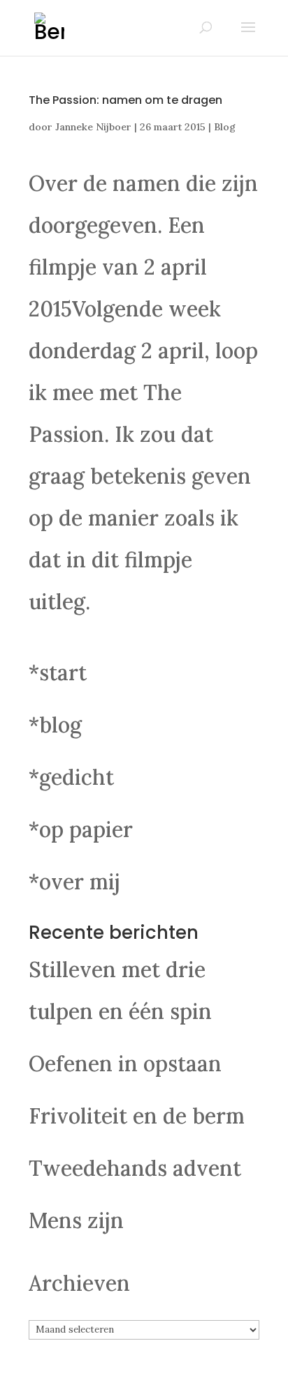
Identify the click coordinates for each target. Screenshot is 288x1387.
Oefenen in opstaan (125, 1063)
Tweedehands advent (135, 1168)
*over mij (74, 881)
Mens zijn (76, 1220)
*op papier (81, 829)
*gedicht (71, 777)
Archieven (79, 1283)
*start (58, 672)
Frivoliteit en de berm (137, 1116)
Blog (225, 127)
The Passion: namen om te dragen (125, 100)
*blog (55, 725)
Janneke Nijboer (93, 127)
